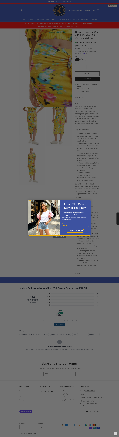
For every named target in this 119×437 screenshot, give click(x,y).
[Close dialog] (30, 201)
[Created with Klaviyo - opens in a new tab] (59, 237)
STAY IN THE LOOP (75, 230)
